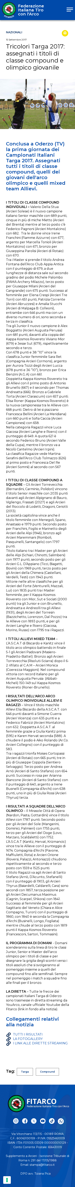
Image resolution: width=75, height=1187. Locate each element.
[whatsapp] (61, 1121)
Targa (25, 1071)
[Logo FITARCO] (9, 10)
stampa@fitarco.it (42, 1165)
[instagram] (15, 1121)
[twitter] (33, 1121)
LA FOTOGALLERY (28, 1039)
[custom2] (51, 1121)
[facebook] (24, 1121)
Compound (47, 1071)
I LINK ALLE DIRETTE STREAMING (40, 1043)
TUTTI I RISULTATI (28, 1034)
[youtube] (42, 1121)
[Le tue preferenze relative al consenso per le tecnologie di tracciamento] (7, 1180)
